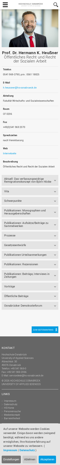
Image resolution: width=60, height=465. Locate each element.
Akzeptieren (47, 459)
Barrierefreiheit (12, 418)
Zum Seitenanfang (43, 329)
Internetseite (9, 153)
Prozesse (9, 235)
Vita (6, 191)
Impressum (10, 450)
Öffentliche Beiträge (16, 296)
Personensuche (12, 411)
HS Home (9, 407)
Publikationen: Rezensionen (21, 264)
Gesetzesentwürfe (15, 245)
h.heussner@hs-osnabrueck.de (19, 87)
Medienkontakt (12, 414)
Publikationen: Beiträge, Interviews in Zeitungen (27, 275)
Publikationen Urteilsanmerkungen (25, 255)
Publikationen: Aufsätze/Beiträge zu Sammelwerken (26, 224)
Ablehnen (29, 459)
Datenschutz (27, 450)
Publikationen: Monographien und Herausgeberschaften (25, 212)
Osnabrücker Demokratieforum (23, 305)
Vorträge (9, 286)
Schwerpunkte (13, 201)
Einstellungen (11, 459)
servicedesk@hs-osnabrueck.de (26, 375)
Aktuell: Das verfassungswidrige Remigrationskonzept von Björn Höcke (27, 180)
